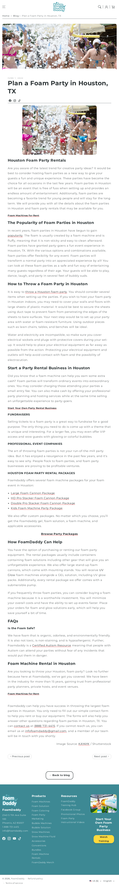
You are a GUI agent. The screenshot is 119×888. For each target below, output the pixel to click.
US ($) (96, 881)
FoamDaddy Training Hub (68, 803)
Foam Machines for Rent (23, 215)
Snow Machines (41, 832)
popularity (15, 235)
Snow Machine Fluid (43, 836)
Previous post (20, 756)
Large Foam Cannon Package (33, 493)
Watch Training (104, 839)
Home (5, 15)
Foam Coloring (40, 810)
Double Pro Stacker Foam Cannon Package (43, 503)
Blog (16, 15)
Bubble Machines (42, 823)
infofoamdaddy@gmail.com (45, 731)
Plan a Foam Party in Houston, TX (41, 15)
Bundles (36, 849)
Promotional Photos (73, 814)
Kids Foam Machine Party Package (37, 508)
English (108, 881)
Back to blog (61, 775)
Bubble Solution (41, 827)
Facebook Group (70, 809)
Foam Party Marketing (38, 816)
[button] (3, 6)
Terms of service (14, 883)
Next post (101, 756)
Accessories (39, 841)
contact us (21, 726)
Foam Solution (40, 806)
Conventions (39, 845)
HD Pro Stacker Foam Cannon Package (40, 498)
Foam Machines (41, 801)
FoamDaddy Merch (43, 862)
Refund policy (35, 878)
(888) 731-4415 (44, 726)
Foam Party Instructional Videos (73, 820)
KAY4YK (84, 744)
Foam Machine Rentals (40, 856)
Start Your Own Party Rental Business (32, 408)
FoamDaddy (17, 878)
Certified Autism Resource (51, 645)
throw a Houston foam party (46, 292)
